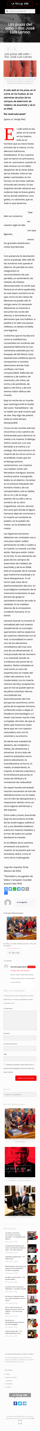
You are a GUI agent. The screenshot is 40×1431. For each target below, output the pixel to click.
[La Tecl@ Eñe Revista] (20, 4)
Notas (8, 1374)
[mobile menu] (37, 4)
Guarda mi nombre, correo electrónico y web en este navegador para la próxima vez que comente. (19, 1068)
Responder (31, 967)
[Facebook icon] (19, 1423)
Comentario (8, 1008)
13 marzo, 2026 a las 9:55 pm (19, 970)
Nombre (7, 1033)
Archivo (8, 1387)
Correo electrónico (11, 1044)
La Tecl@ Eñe (22, 902)
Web (5, 1054)
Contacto (9, 1384)
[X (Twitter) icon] (21, 1423)
